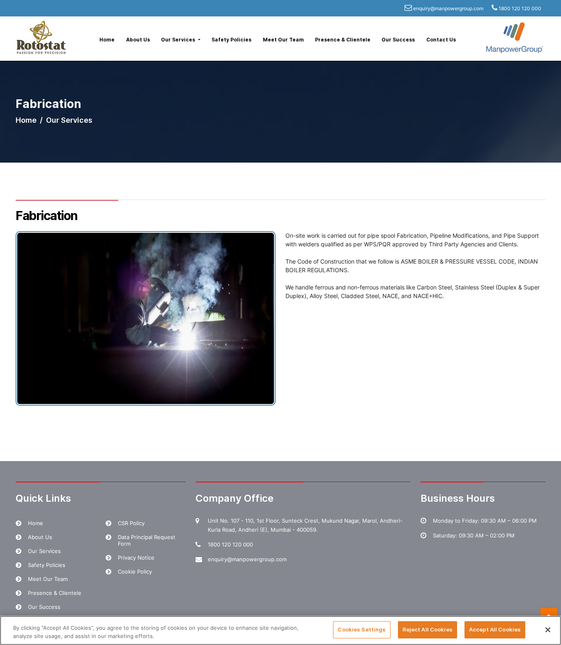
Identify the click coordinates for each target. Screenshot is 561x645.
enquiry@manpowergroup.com (448, 8)
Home (107, 40)
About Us (138, 40)
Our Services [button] (178, 40)
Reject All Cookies (427, 629)
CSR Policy (131, 523)
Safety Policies (231, 40)
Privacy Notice (136, 557)
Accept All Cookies (495, 629)
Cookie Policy (135, 571)
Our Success (398, 40)
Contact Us (441, 40)
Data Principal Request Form (146, 540)
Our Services (44, 551)
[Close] (548, 630)
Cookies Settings (362, 629)
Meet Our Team (283, 40)
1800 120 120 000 (520, 8)
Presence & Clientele (342, 40)
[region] (280, 630)
